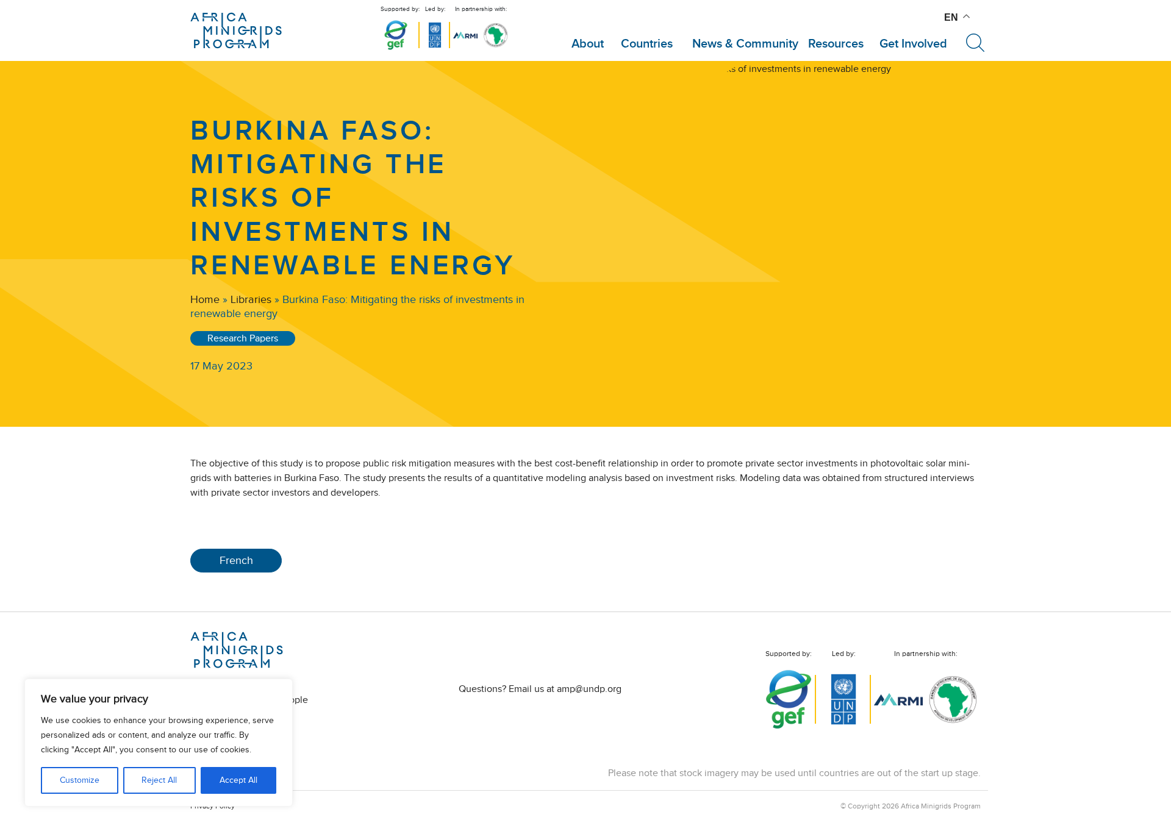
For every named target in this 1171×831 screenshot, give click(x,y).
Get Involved (913, 44)
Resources (836, 44)
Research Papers (242, 338)
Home (205, 299)
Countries (647, 44)
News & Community (745, 44)
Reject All (159, 780)
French (236, 560)
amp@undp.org (589, 688)
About (587, 44)
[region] (158, 743)
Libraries (251, 299)
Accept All (238, 780)
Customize (79, 780)
